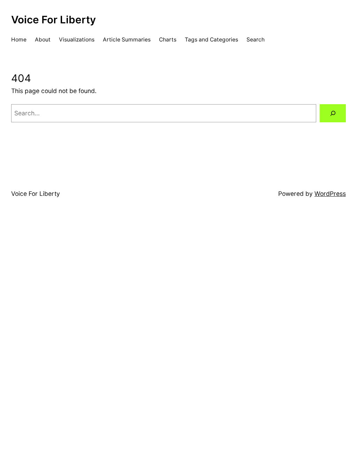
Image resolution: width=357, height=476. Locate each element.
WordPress (330, 193)
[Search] (333, 113)
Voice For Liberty (53, 19)
